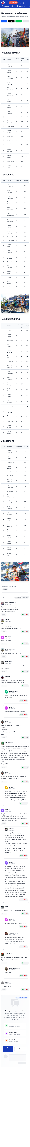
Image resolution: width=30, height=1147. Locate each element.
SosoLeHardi (13, 933)
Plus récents (25, 597)
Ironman (5, 589)
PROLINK (7, 676)
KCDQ (6, 809)
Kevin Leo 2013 (9, 602)
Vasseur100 (12, 691)
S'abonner (21, 1049)
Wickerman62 (13, 968)
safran (11, 787)
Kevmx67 (7, 953)
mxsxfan (11, 707)
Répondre (4, 614)
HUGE (6, 721)
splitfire (8, 742)
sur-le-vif (10, 10)
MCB (6, 982)
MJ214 (7, 636)
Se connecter (8, 1049)
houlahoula (9, 649)
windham (8, 661)
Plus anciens (18, 597)
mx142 (10, 919)
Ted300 (7, 619)
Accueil (4, 10)
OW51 (10, 828)
